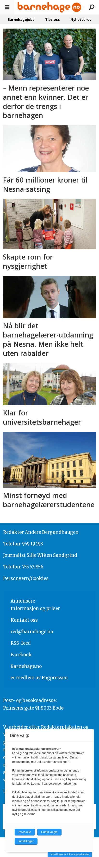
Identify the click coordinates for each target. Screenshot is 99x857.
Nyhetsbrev (80, 19)
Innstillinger (26, 841)
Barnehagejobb (21, 19)
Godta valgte (49, 832)
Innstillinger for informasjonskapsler (69, 854)
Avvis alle (25, 832)
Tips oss (52, 19)
